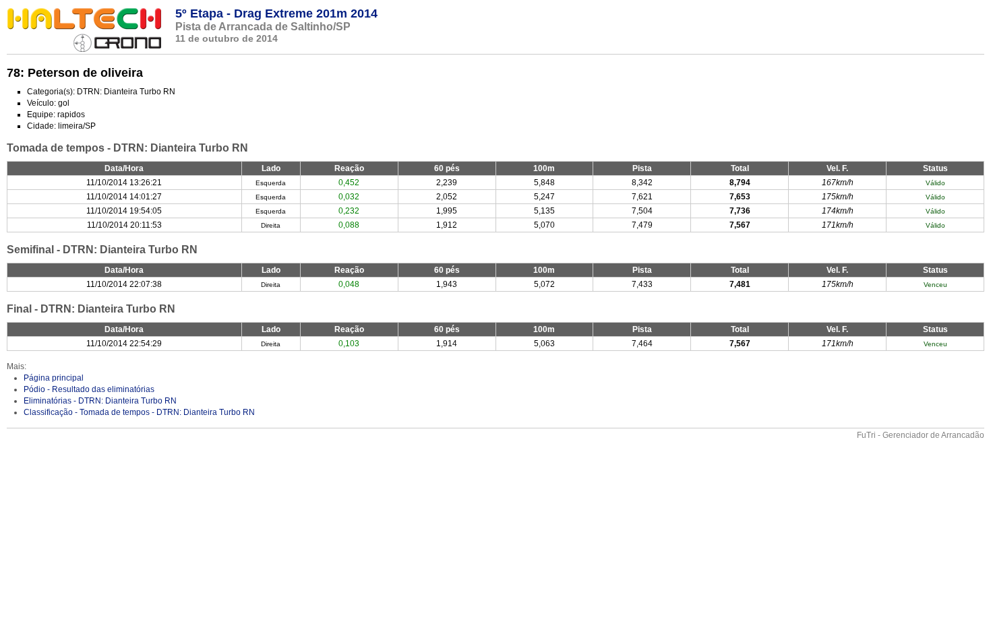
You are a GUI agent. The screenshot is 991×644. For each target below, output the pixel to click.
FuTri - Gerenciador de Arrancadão (920, 435)
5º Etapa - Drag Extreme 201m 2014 (276, 13)
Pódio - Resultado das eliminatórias (89, 389)
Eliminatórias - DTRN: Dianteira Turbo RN (100, 401)
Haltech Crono (84, 30)
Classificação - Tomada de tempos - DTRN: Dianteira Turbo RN (139, 412)
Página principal (54, 378)
